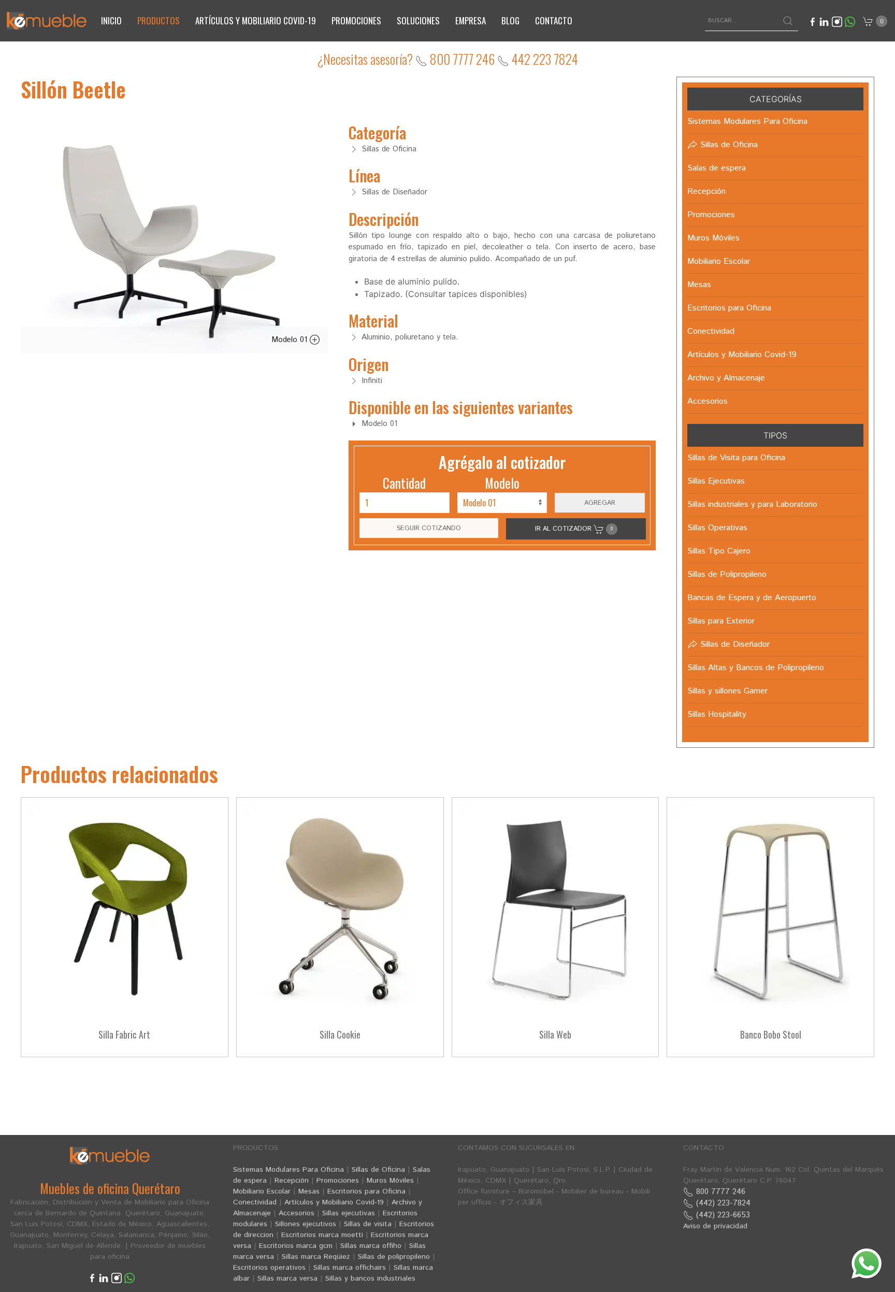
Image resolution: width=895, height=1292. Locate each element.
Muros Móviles (390, 1180)
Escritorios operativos (269, 1267)
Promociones (356, 20)
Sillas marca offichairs (349, 1267)
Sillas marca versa (287, 1278)
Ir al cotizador (574, 528)
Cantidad (404, 482)
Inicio (111, 20)
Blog (510, 20)
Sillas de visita (368, 1224)
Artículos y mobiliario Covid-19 (255, 20)
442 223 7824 (543, 58)
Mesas (309, 1191)
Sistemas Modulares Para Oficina (288, 1170)
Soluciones (418, 20)
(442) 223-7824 (722, 1203)
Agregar (599, 502)
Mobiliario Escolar (262, 1191)
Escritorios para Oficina (366, 1191)
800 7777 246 (461, 58)
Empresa (470, 20)
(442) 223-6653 (722, 1215)
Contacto (553, 20)
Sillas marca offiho (370, 1246)
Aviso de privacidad (715, 1226)
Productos (158, 20)
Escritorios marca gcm (296, 1246)
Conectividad (255, 1202)
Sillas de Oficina (378, 1170)
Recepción (292, 1180)
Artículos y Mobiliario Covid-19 (334, 1202)
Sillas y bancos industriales (370, 1278)
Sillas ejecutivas (348, 1213)
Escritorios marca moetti (322, 1235)
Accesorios (296, 1213)
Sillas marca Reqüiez (316, 1257)
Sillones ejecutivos (305, 1224)
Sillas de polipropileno (394, 1257)
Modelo (502, 482)
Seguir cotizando (429, 528)
